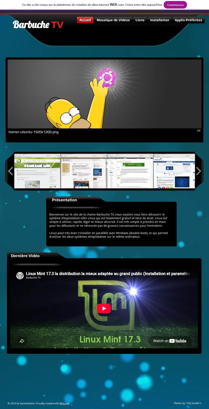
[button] (104, 100)
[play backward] (10, 171)
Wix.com (64, 403)
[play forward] (198, 171)
